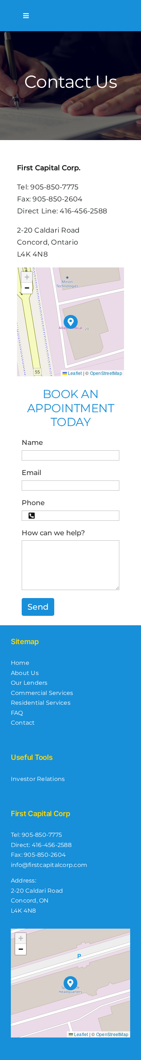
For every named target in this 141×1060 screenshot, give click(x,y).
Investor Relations (38, 778)
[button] (71, 322)
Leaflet (74, 373)
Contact (23, 722)
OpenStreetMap (106, 373)
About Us (25, 673)
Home (20, 662)
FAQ (17, 712)
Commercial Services (42, 692)
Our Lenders (29, 682)
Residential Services (40, 702)
